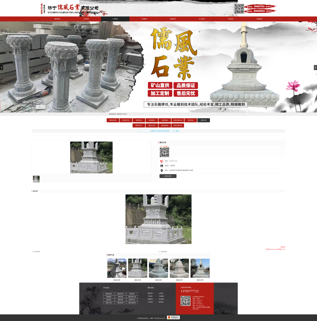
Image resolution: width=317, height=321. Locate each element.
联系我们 (259, 19)
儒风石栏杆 (125, 120)
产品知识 (230, 19)
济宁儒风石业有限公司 (143, 318)
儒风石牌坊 (112, 120)
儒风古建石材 (178, 125)
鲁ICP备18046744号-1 (160, 318)
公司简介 (86, 19)
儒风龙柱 (139, 120)
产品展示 (115, 19)
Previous (1, 67)
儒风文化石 (151, 125)
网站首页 (57, 19)
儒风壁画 (152, 120)
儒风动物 (165, 120)
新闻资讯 (173, 19)
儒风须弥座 (164, 125)
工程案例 (144, 19)
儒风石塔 (203, 120)
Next (315, 67)
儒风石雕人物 (178, 120)
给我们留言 (168, 176)
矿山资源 (202, 19)
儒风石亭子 (138, 125)
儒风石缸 (191, 120)
